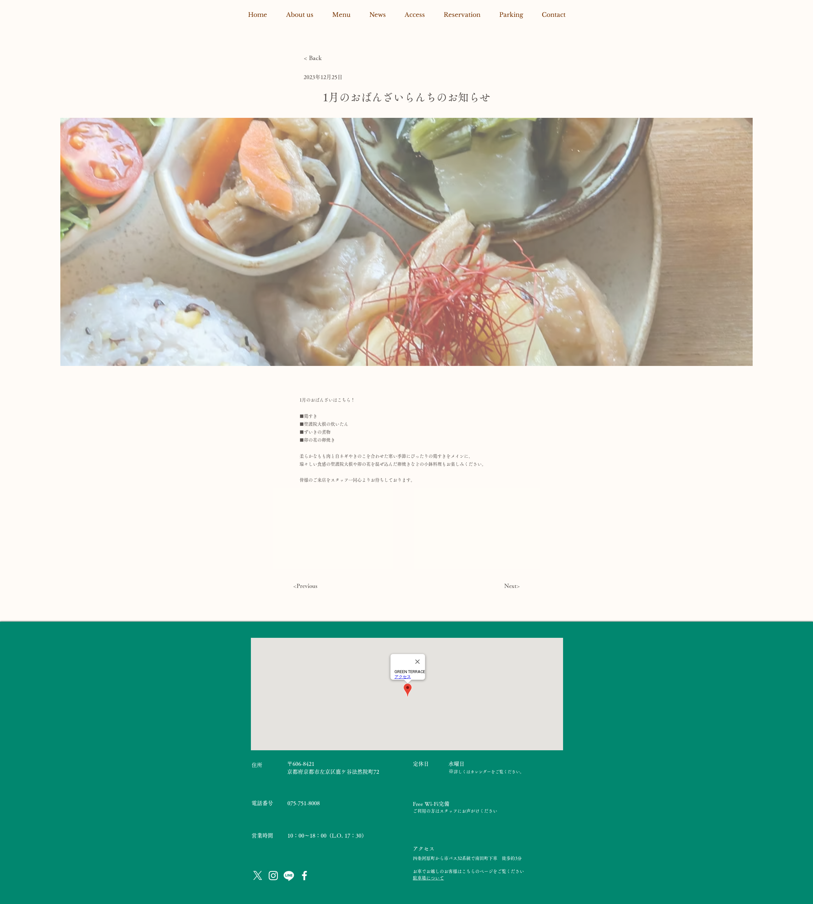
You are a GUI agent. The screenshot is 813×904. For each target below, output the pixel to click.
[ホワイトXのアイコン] (258, 875)
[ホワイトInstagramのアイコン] (273, 875)
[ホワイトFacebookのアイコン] (304, 875)
